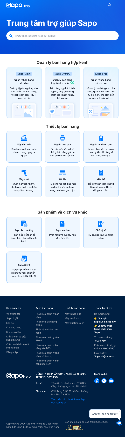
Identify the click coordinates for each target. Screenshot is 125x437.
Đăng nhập (12, 352)
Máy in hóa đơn (62, 144)
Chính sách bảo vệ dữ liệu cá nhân (17, 346)
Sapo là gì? (12, 318)
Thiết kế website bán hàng (47, 331)
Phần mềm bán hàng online (46, 323)
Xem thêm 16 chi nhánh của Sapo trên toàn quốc (68, 401)
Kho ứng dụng (13, 327)
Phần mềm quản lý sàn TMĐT (47, 339)
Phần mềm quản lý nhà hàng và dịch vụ (47, 354)
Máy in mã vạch (73, 318)
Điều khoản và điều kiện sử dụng (16, 338)
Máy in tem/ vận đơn (101, 144)
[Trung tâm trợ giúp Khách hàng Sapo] (18, 5)
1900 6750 (108, 348)
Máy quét (24, 179)
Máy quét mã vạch (74, 323)
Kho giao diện (13, 332)
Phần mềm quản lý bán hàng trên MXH (47, 347)
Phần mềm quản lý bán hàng (47, 315)
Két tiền (62, 179)
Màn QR (101, 179)
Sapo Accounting (23, 230)
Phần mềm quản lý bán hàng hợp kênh (47, 362)
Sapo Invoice (63, 230)
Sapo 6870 (24, 265)
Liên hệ (10, 323)
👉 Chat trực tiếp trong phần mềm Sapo (103, 329)
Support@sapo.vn (104, 356)
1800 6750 (100, 340)
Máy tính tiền (24, 144)
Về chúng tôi (13, 313)
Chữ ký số (101, 230)
